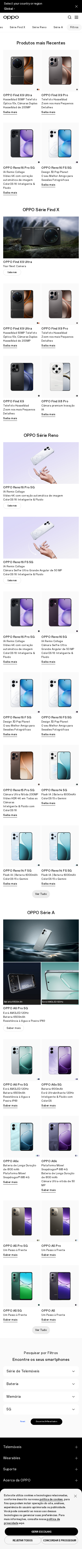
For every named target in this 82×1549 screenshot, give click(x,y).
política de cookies (51, 1499)
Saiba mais (10, 112)
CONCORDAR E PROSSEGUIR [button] (59, 1540)
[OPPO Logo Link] (11, 18)
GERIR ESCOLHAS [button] (41, 1531)
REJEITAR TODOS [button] (23, 1540)
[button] (75, 1495)
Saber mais (13, 1028)
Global (8, 9)
